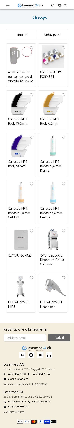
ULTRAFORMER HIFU (18, 304)
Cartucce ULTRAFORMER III (51, 74)
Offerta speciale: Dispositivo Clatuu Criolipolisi (52, 259)
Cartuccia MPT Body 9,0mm (17, 164)
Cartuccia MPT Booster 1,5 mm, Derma (50, 166)
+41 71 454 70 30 (17, 374)
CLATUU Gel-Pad (20, 255)
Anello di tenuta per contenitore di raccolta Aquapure (20, 76)
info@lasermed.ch (18, 379)
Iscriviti (59, 338)
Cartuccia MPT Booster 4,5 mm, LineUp (51, 212)
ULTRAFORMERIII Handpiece (52, 304)
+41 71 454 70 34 (41, 374)
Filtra (20, 34)
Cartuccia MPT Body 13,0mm (17, 121)
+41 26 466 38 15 (17, 401)
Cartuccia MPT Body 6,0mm (49, 121)
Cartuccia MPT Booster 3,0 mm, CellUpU (19, 212)
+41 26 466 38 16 (41, 401)
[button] (53, 5)
